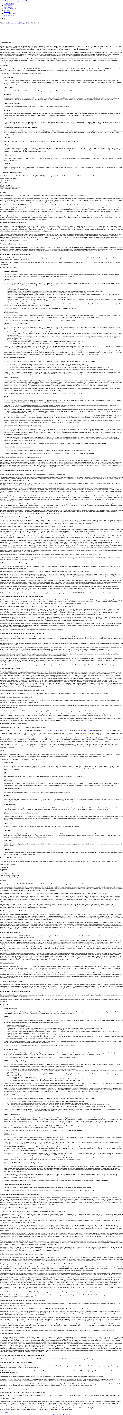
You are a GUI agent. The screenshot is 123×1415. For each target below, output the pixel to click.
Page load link (4, 1412)
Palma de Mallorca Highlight (16, 23)
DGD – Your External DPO (53, 730)
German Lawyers (89, 730)
